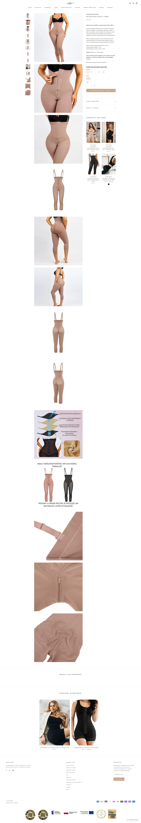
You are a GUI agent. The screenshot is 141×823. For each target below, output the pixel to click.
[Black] (108, 184)
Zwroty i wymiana (92, 107)
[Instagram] (9, 770)
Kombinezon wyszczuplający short (86, 747)
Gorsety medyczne (89, 7)
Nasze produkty (66, 7)
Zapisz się (119, 779)
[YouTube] (13, 770)
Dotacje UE (68, 784)
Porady (101, 7)
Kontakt (110, 7)
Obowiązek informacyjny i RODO (73, 782)
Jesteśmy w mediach (71, 767)
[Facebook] (6, 770)
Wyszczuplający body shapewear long (93, 180)
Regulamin (68, 777)
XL (99, 72)
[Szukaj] (133, 3)
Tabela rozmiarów (92, 101)
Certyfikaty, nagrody (70, 770)
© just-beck (9, 800)
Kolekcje (38, 7)
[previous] (4, 723)
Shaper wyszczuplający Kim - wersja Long (93, 148)
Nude (88, 78)
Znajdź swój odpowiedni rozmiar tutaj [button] (96, 67)
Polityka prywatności (71, 780)
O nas (56, 7)
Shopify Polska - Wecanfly (12, 802)
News (67, 789)
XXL (104, 72)
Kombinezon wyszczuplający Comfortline (54, 747)
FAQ (67, 775)
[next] (136, 723)
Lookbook (47, 7)
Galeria (77, 7)
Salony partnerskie (70, 772)
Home (30, 7)
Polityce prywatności (125, 770)
